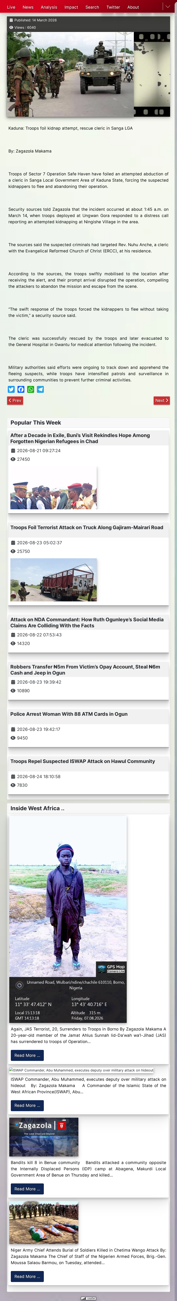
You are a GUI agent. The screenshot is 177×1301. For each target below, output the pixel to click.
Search (92, 7)
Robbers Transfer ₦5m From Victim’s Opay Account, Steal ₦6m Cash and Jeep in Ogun (85, 670)
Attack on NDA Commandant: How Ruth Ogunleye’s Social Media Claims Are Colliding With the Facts (87, 622)
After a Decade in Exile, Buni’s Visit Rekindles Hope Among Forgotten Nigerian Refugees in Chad (80, 438)
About (133, 7)
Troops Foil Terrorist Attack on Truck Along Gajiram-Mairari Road (86, 527)
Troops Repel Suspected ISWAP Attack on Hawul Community (82, 761)
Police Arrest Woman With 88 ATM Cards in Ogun (69, 714)
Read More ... (27, 1055)
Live (11, 7)
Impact (71, 7)
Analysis (49, 7)
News (28, 7)
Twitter (113, 7)
